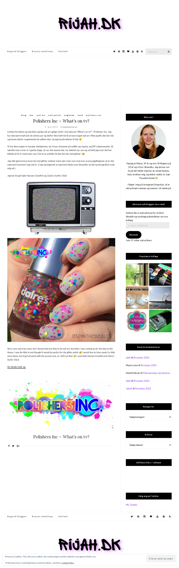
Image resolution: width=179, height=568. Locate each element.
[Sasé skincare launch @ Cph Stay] (160, 297)
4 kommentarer (69, 127)
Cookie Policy (68, 563)
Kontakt (63, 51)
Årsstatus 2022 (141, 380)
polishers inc (93, 115)
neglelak (69, 115)
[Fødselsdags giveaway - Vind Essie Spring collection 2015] (137, 321)
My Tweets (131, 504)
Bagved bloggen (17, 51)
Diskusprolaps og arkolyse (156, 373)
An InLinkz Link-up (16, 366)
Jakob (129, 388)
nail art (41, 115)
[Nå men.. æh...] (137, 274)
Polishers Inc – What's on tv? (61, 121)
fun (31, 115)
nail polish (54, 115)
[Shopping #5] (160, 274)
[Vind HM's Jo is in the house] (160, 321)
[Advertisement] (89, 82)
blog (24, 115)
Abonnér (133, 234)
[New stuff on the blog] (137, 297)
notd (80, 115)
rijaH (128, 357)
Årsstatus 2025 (141, 357)
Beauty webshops (42, 51)
